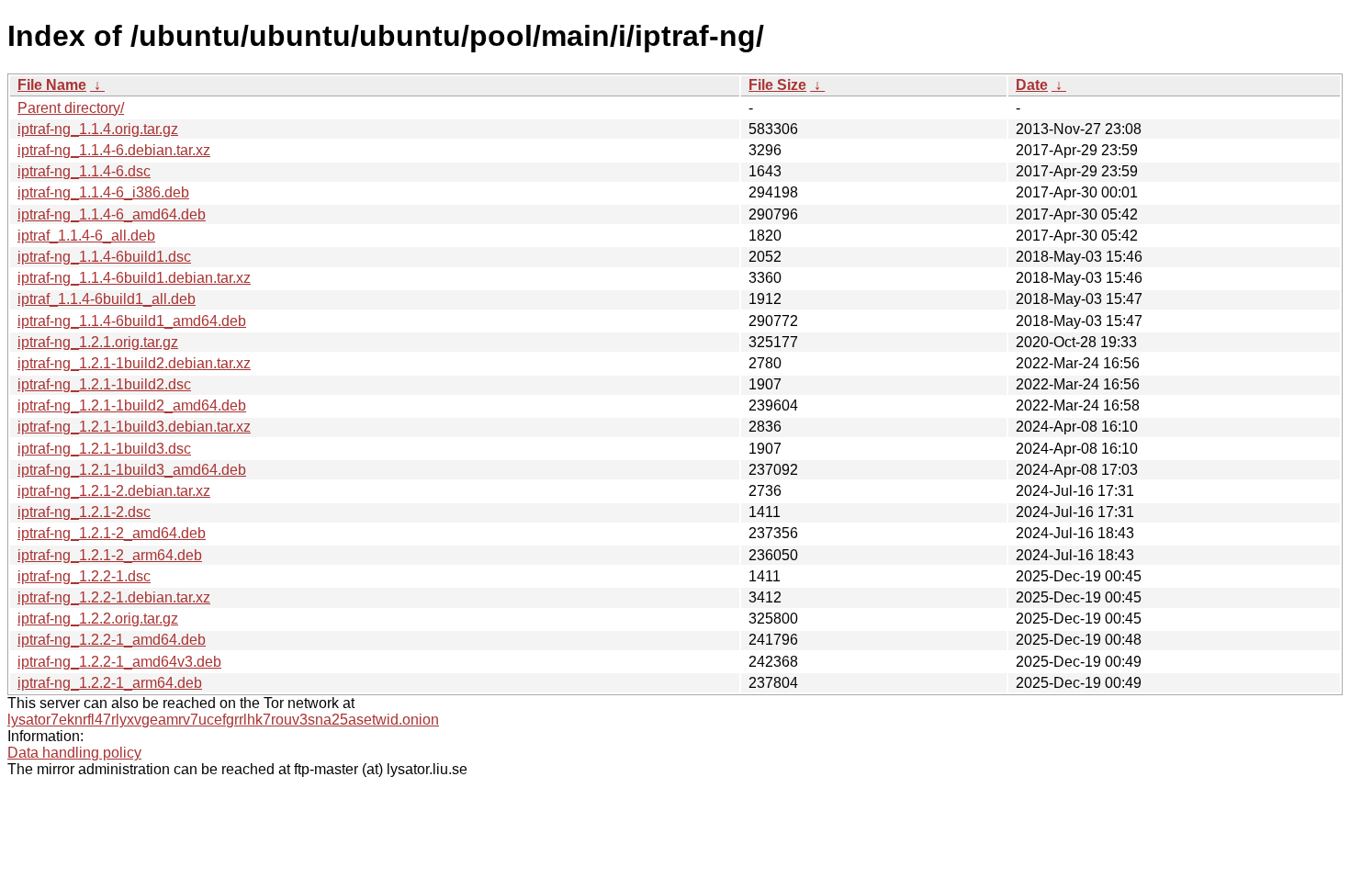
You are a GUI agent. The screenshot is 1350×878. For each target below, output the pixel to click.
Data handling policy (74, 752)
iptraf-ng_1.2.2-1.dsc (84, 576)
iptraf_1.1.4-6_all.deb (86, 235)
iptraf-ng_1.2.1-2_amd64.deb (111, 533)
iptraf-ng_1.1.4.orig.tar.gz (97, 129)
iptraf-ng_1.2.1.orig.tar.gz (97, 342)
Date (1032, 85)
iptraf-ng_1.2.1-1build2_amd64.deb (131, 405)
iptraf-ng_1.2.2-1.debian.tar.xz (113, 597)
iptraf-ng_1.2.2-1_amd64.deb (111, 639)
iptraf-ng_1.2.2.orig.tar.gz (97, 618)
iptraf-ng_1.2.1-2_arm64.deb (109, 555)
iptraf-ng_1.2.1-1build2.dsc (104, 384)
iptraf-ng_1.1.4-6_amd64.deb (111, 214)
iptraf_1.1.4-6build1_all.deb (106, 299)
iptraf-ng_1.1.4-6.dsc (84, 171)
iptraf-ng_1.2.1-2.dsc (84, 512)
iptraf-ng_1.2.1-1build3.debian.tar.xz (134, 426)
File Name (51, 85)
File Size (777, 85)
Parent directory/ (70, 108)
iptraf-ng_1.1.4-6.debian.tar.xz (113, 150)
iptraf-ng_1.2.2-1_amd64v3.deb (119, 662)
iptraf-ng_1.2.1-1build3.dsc (104, 448)
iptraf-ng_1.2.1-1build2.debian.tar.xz (134, 363)
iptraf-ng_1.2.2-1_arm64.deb (109, 683)
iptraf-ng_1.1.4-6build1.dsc (104, 257)
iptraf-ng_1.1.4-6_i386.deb (103, 192)
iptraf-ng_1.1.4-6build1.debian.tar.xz (134, 278)
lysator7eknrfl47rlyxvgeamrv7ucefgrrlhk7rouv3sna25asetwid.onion (223, 719)
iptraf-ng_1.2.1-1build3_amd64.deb (131, 470)
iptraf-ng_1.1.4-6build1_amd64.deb (131, 321)
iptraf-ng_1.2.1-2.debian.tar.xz (113, 491)
